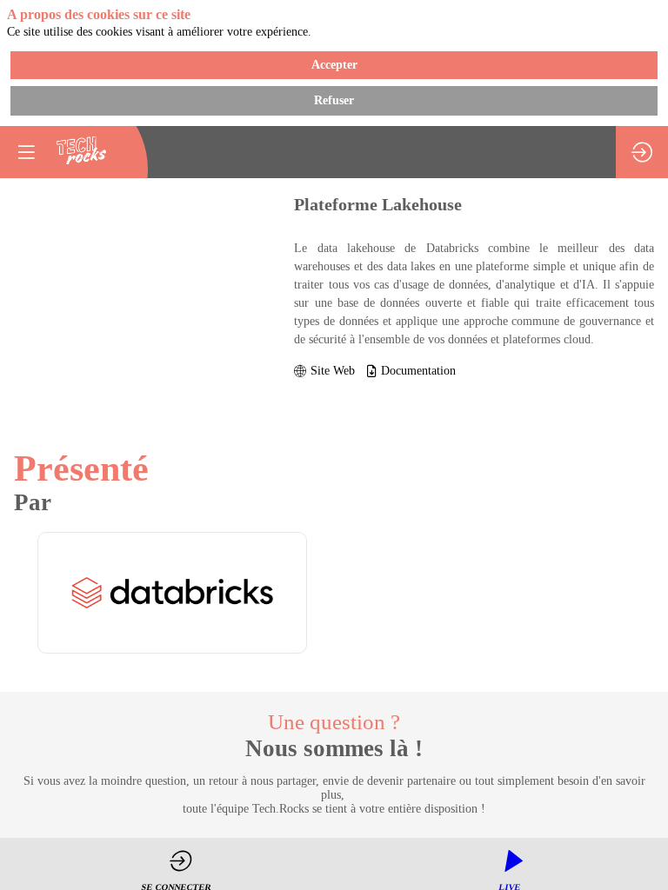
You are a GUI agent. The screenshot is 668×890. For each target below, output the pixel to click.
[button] (26, 152)
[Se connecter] (642, 152)
